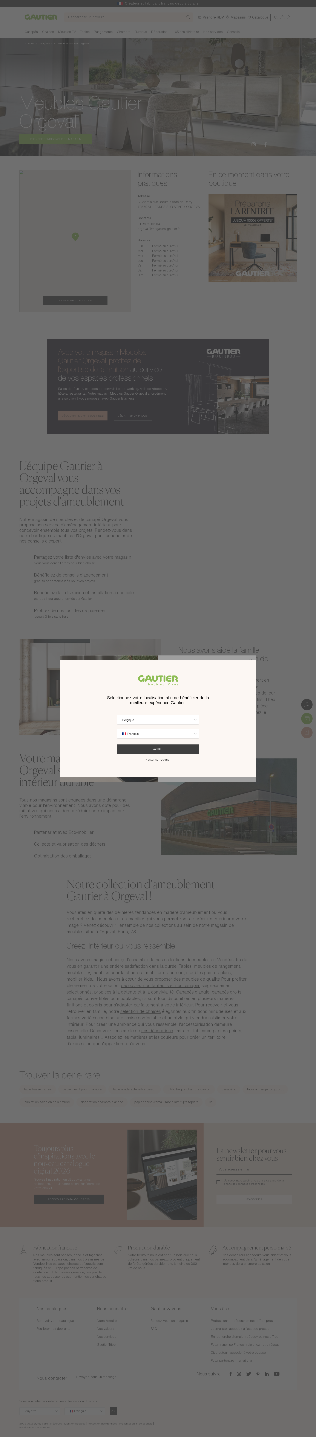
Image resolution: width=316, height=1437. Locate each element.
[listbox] (158, 720)
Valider (158, 749)
